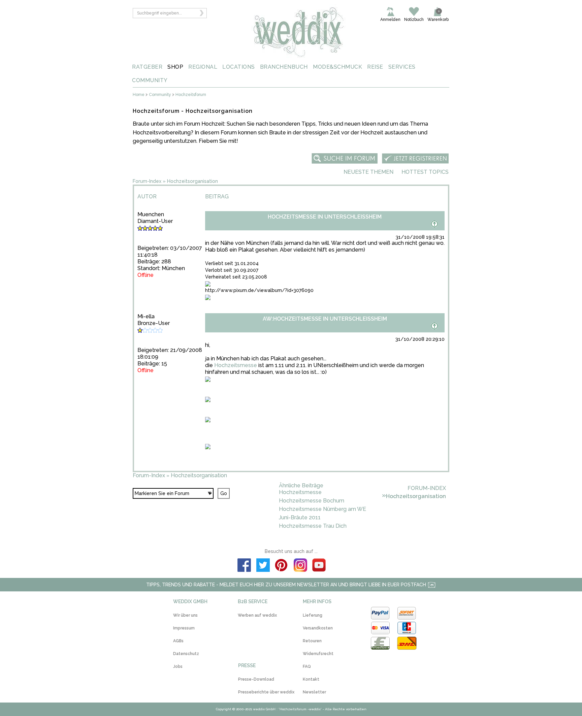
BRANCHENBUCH (284, 67)
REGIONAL (202, 67)
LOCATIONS (238, 67)
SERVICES (402, 67)
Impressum (184, 628)
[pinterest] (281, 566)
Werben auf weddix (257, 615)
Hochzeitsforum (190, 95)
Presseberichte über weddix (266, 692)
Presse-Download (256, 679)
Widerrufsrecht (318, 653)
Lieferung (312, 615)
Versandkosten (318, 628)
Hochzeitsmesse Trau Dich (313, 526)
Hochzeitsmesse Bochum (311, 500)
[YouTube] (319, 566)
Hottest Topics (425, 172)
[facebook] (244, 566)
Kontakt (311, 679)
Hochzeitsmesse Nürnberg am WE (322, 509)
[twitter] (263, 566)
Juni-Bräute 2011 (300, 517)
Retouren (312, 641)
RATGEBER (147, 67)
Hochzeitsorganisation (192, 181)
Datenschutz (186, 653)
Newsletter (314, 692)
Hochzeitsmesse (235, 365)
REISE (375, 67)
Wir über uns (185, 615)
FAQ (307, 666)
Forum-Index (147, 181)
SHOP (175, 67)
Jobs (178, 666)
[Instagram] (300, 566)
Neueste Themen (368, 172)
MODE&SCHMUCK (337, 67)
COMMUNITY (150, 80)
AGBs (178, 641)
